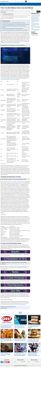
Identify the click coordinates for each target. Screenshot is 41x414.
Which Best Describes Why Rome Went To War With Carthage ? (13, 28)
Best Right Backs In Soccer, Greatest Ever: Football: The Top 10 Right (14, 22)
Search (32, 9)
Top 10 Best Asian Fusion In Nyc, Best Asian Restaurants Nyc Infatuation (35, 24)
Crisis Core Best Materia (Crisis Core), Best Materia (16, 45)
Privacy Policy (7, 4)
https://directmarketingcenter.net (10, 306)
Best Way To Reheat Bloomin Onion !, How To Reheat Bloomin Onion (35, 27)
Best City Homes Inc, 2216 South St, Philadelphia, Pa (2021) (16, 179)
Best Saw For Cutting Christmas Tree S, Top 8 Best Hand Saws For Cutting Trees (16, 24)
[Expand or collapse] (29, 12)
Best (2, 4)
